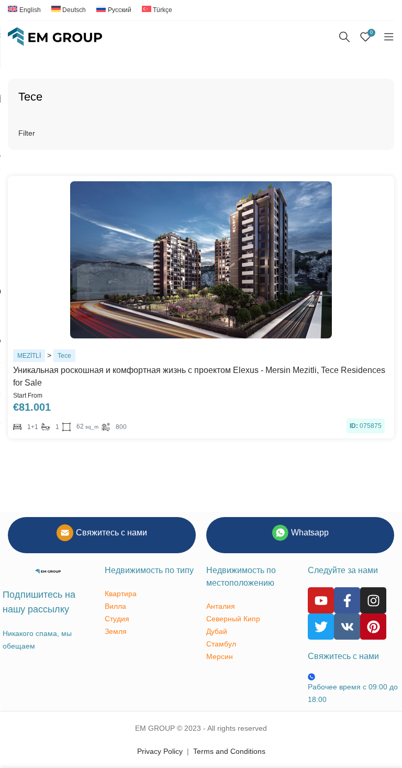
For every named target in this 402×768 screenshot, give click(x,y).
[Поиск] (344, 36)
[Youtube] (321, 600)
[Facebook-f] (347, 600)
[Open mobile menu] (388, 36)
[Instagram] (373, 600)
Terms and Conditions (229, 751)
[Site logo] (55, 36)
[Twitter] (321, 626)
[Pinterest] (373, 626)
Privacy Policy (160, 751)
